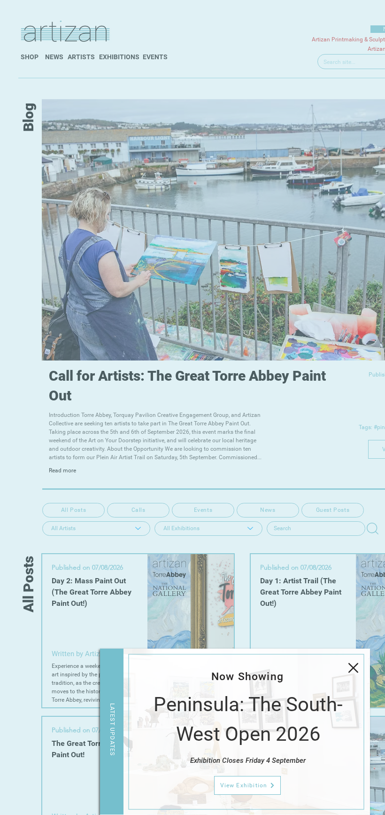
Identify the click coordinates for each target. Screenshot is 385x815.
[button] (353, 668)
